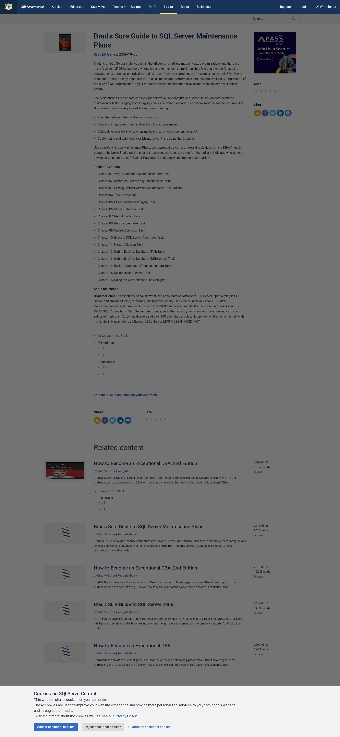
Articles (57, 7)
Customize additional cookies (149, 727)
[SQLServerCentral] (9, 7)
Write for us (328, 7)
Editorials (76, 7)
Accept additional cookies (56, 727)
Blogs (185, 7)
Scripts (136, 7)
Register (286, 7)
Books (168, 7)
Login (303, 7)
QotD (152, 7)
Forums (118, 7)
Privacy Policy (126, 716)
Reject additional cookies (103, 727)
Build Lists (204, 7)
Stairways (98, 7)
